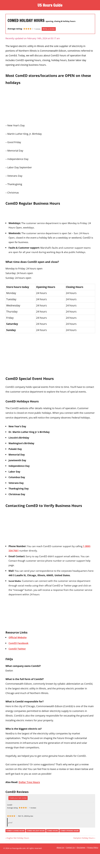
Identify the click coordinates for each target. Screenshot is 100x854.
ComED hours (52, 831)
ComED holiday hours (36, 831)
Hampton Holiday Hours (83, 838)
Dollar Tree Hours (29, 782)
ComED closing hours (15, 831)
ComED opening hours (69, 831)
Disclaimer (81, 847)
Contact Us (70, 847)
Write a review (49, 29)
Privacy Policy (92, 847)
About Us (60, 847)
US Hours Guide (50, 5)
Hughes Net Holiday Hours (18, 838)
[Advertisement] (50, 103)
